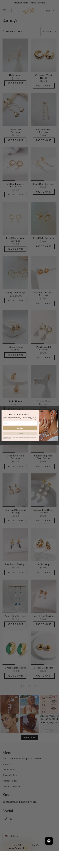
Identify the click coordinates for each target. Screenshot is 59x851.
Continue (20, 428)
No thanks (20, 433)
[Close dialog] (55, 412)
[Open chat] (49, 841)
